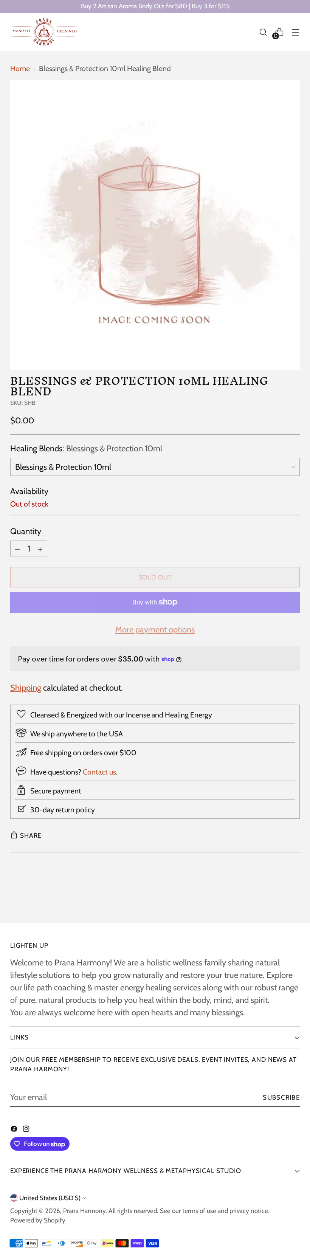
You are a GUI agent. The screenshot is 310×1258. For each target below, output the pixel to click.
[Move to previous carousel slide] (276, 896)
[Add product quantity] (40, 548)
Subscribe (281, 1097)
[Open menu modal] (296, 32)
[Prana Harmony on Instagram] (26, 1129)
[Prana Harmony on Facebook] (14, 1129)
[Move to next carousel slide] (293, 896)
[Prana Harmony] (44, 32)
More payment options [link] (155, 629)
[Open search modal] (263, 32)
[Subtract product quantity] (17, 548)
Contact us (99, 771)
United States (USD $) (50, 1198)
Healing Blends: (86, 448)
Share (30, 835)
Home (20, 68)
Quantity (25, 531)
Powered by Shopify (37, 1220)
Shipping (25, 688)
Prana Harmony (84, 1211)
